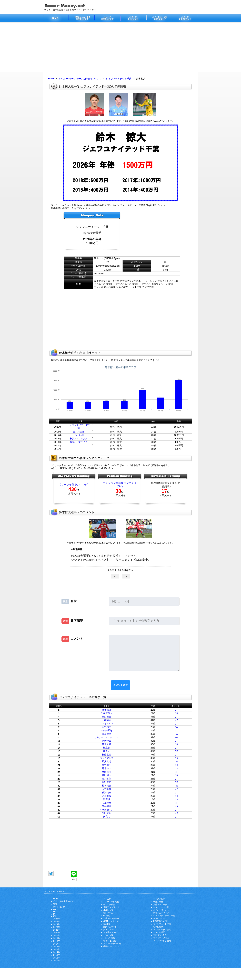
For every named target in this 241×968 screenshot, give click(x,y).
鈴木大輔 (106, 744)
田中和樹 (106, 727)
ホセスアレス (106, 758)
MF (176, 710)
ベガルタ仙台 (109, 904)
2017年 (56, 944)
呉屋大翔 (106, 734)
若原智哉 (106, 796)
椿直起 (106, 747)
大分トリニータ (160, 904)
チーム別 (107, 899)
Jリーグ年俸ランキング (74, 484)
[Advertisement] (120, 48)
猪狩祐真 (106, 792)
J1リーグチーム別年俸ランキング (159, 18)
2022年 (56, 930)
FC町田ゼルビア (160, 921)
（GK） (119, 486)
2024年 (56, 924)
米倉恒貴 (106, 740)
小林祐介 (106, 720)
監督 (55, 904)
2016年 (56, 947)
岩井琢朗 (106, 778)
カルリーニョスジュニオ (106, 737)
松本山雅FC (158, 927)
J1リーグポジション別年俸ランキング (133, 18)
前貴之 (106, 751)
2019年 (56, 938)
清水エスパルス (110, 929)
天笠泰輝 (106, 789)
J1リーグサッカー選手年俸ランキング (107, 18)
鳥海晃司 (106, 771)
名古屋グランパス (111, 932)
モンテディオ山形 (161, 907)
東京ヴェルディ (160, 918)
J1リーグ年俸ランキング (64, 901)
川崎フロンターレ (111, 918)
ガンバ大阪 (78, 431)
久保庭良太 (106, 713)
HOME (51, 78)
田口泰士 (106, 716)
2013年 (56, 955)
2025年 (56, 921)
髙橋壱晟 (106, 709)
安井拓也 (106, 806)
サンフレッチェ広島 (112, 943)
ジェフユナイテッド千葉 (118, 78)
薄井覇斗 (106, 765)
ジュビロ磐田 (159, 932)
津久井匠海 (106, 730)
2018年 (56, 941)
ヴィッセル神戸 (110, 941)
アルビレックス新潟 (162, 929)
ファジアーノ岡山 (161, 938)
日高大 (106, 816)
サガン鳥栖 (158, 902)
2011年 (56, 960)
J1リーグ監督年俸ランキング (185, 18)
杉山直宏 (106, 754)
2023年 (56, 927)
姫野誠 (106, 799)
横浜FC (106, 924)
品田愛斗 (106, 813)
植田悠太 (106, 775)
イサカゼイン (106, 809)
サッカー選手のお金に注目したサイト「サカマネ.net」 (56, 18)
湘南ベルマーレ (110, 927)
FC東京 (106, 916)
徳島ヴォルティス (111, 946)
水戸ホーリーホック (162, 910)
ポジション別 (59, 907)
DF (176, 713)
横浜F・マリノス (79, 438)
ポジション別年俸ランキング (120, 483)
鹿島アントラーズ (111, 907)
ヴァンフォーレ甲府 (162, 924)
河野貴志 (106, 782)
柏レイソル (108, 913)
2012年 (56, 958)
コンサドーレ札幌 (111, 902)
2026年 (56, 919)
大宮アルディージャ (162, 913)
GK (176, 758)
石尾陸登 (106, 802)
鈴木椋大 (106, 768)
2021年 (56, 933)
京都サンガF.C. (160, 935)
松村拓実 (106, 785)
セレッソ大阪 (109, 938)
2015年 (56, 949)
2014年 (56, 952)
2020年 (56, 935)
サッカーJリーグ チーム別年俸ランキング (80, 78)
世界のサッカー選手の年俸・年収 (81, 18)
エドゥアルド (106, 723)
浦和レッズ (108, 910)
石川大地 (106, 761)
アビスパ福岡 (159, 899)
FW (176, 727)
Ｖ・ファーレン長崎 (162, 941)
